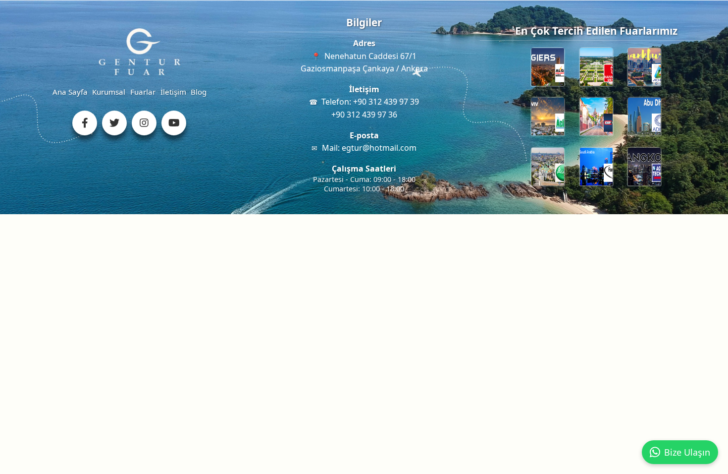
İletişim (173, 92)
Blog (199, 92)
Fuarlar (143, 92)
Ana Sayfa (70, 92)
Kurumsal (108, 92)
